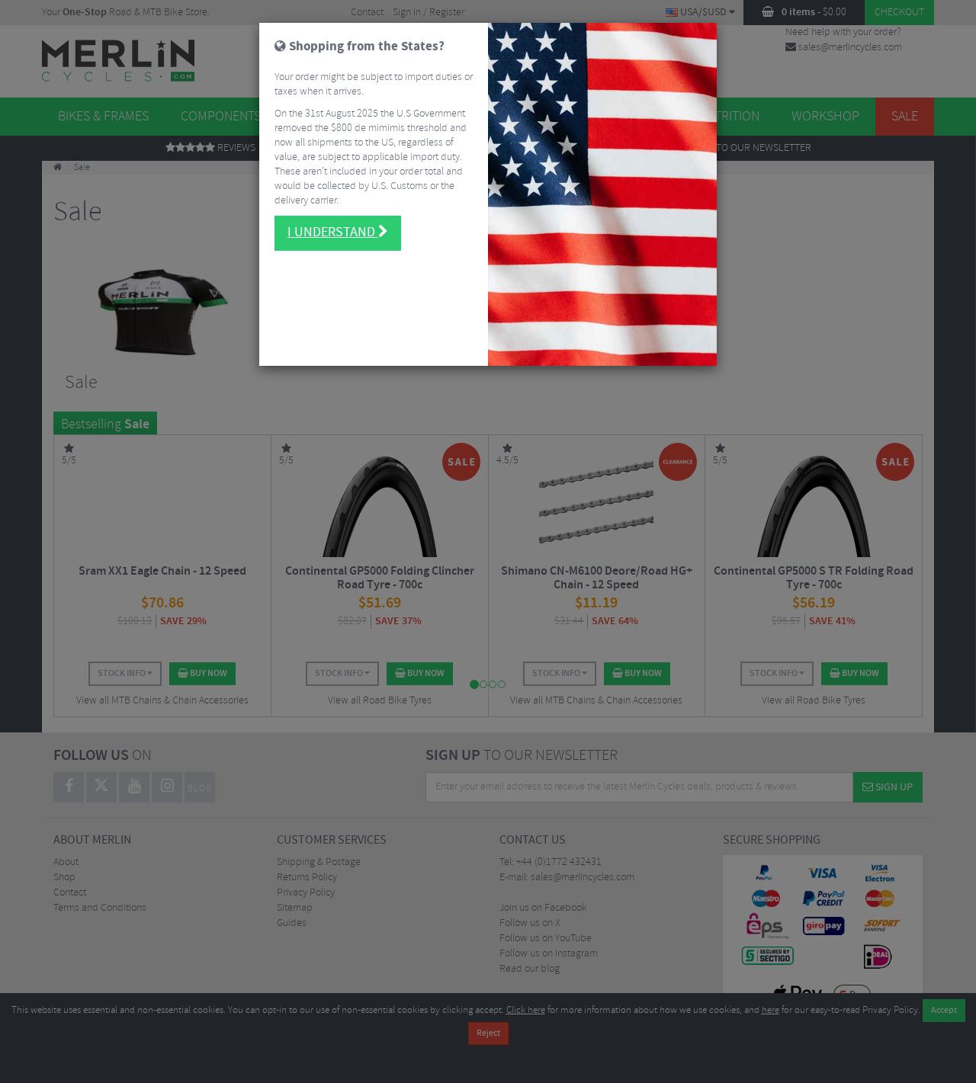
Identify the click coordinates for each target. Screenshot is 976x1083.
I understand (332, 232)
